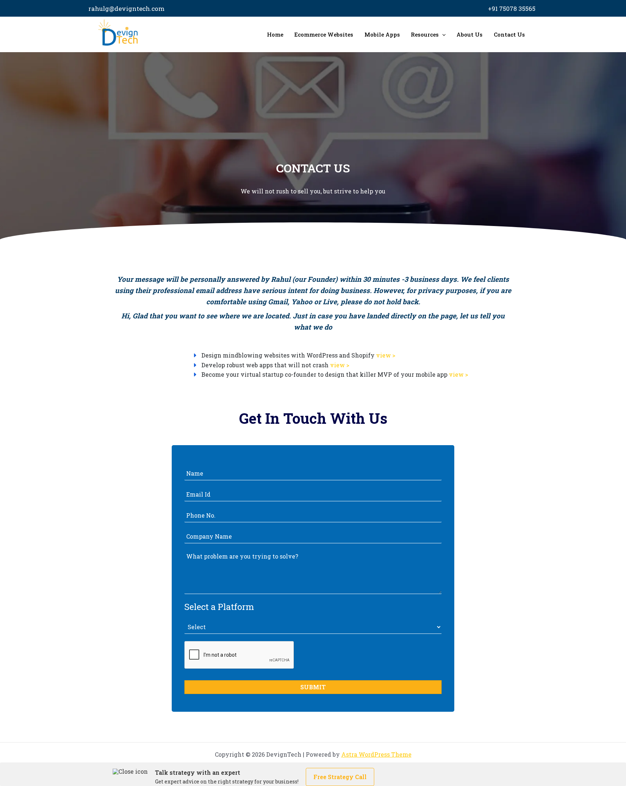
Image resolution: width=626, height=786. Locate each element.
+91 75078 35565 (511, 8)
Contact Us (509, 34)
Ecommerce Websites (323, 34)
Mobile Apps (382, 34)
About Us (469, 34)
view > (385, 355)
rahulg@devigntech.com (126, 8)
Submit (313, 687)
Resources (425, 34)
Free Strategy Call (340, 777)
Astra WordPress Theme (376, 754)
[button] (442, 34)
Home (275, 34)
